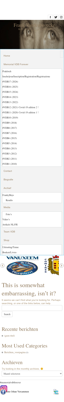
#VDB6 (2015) (9, 138)
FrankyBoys (8, 195)
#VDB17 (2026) (10, 81)
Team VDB (9, 231)
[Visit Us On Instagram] (61, 18)
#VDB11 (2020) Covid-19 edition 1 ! (20, 112)
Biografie (8, 179)
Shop (6, 240)
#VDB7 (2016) (9, 133)
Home (7, 55)
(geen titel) (9, 335)
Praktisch (6, 71)
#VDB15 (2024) (10, 91)
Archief (7, 188)
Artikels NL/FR (10, 224)
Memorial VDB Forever (16, 64)
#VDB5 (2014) (9, 143)
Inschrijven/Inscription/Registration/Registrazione (26, 76)
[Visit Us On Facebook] (50, 18)
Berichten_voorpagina (14, 352)
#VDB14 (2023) (10, 97)
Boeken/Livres (9, 252)
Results (9, 200)
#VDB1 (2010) (9, 163)
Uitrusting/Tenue (10, 247)
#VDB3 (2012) (9, 153)
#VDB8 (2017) (9, 127)
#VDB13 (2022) (10, 102)
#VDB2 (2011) (9, 158)
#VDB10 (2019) (10, 117)
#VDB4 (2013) (9, 148)
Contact (8, 171)
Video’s (6, 219)
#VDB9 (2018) (9, 122)
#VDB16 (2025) (10, 86)
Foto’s (9, 214)
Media (7, 207)
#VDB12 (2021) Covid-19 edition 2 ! (20, 107)
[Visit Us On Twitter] (56, 18)
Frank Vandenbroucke (34, 25)
